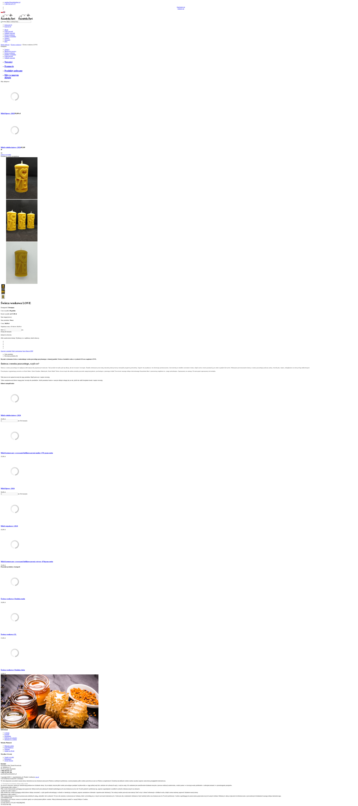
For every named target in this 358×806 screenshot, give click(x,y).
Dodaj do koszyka (6, 332)
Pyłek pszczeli (8, 31)
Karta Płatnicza (8, 747)
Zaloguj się (181, 9)
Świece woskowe (9, 35)
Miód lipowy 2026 (8, 113)
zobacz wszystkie (6, 154)
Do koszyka (23, 421)
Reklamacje (7, 759)
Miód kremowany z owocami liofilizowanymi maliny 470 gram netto (27, 453)
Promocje (9, 66)
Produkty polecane (13, 70)
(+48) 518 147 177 (10, 4)
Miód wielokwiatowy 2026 (11, 147)
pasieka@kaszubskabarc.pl (12, 2)
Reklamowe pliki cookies (8, 794)
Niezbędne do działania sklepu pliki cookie (15, 783)
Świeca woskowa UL (9, 634)
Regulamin (7, 736)
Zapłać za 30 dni (9, 751)
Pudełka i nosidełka (10, 36)
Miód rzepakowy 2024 (9, 526)
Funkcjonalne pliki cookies (9, 787)
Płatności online (9, 746)
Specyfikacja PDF (27, 351)
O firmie (6, 733)
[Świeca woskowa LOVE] (22, 198)
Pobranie (7, 749)
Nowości (8, 62)
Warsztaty (7, 40)
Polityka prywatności (10, 738)
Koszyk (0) (7, 26)
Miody (6, 30)
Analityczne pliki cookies (8, 791)
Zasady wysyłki (9, 757)
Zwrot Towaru (8, 760)
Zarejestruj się (181, 7)
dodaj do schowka (6, 335)
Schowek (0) (8, 25)
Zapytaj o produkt (6, 351)
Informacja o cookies (10, 739)
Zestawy (7, 38)
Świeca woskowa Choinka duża (13, 670)
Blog (5, 41)
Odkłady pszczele (9, 33)
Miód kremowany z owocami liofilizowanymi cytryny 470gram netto (27, 562)
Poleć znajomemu (17, 351)
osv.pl (37, 777)
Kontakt (6, 734)
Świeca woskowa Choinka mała (13, 599)
